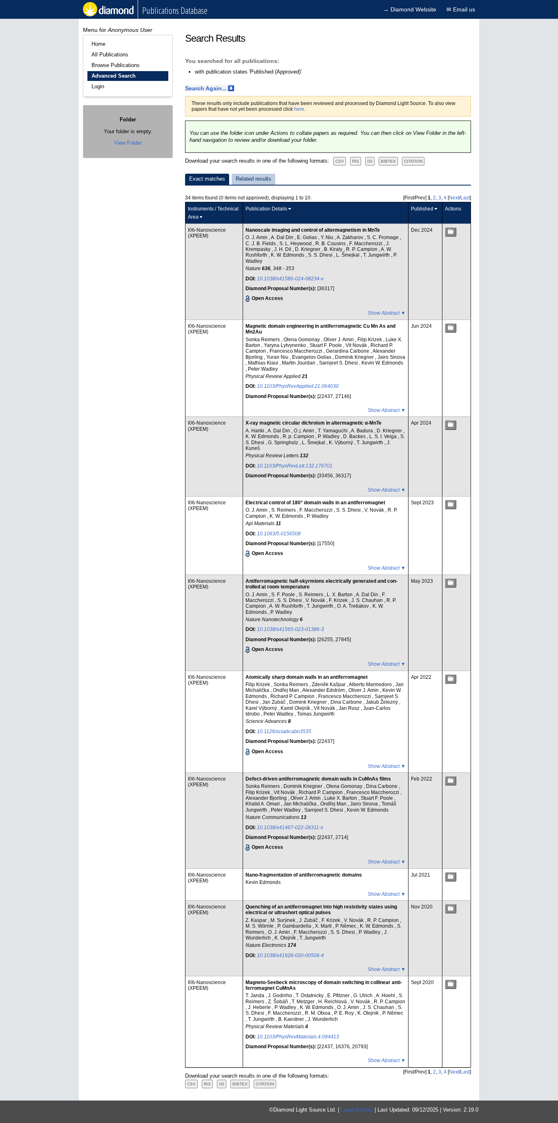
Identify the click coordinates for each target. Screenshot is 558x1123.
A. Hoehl (386, 995)
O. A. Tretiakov (353, 606)
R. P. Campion (362, 249)
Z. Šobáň (278, 1001)
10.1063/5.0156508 (279, 534)
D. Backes (355, 436)
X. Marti (324, 926)
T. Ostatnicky (310, 995)
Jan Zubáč (274, 702)
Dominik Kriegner (355, 357)
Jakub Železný (382, 702)
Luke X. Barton (341, 798)
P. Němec (346, 926)
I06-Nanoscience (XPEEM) (207, 233)
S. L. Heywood (296, 243)
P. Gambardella (294, 926)
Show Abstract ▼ (387, 313)
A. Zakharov (350, 237)
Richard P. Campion (293, 696)
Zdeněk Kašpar (329, 684)
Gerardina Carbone (348, 351)
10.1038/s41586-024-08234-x (290, 279)
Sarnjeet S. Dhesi (339, 363)
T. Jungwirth (377, 255)
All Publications (110, 54)
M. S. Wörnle (260, 926)
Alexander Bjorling (267, 798)
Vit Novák (357, 345)
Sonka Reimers (263, 339)
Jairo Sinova (391, 357)
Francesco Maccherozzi (297, 351)
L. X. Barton (340, 594)
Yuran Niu (278, 357)
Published (422, 209)
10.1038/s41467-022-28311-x (290, 827)
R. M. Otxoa (318, 1013)
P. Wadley (329, 436)
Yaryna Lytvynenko (285, 345)
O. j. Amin (304, 431)
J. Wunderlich (323, 1019)
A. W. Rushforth (286, 606)
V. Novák (374, 510)
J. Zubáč (309, 920)
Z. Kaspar (257, 920)
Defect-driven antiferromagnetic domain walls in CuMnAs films (318, 779)
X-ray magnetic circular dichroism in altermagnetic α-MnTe (314, 423)
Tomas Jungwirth (316, 714)
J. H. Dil (283, 249)
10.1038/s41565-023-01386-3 (290, 629)
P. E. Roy (344, 1013)
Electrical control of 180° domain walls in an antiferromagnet (315, 503)
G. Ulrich (363, 995)
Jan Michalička (300, 804)
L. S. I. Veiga (383, 436)
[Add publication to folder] (450, 232)
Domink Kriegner (308, 702)
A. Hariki (256, 431)
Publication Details (266, 209)
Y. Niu (328, 237)
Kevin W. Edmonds (382, 363)
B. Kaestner (291, 1019)
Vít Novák (325, 708)
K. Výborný (341, 442)
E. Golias (307, 237)
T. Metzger (304, 1001)
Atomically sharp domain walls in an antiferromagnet (307, 677)
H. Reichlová (333, 1001)
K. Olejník (286, 938)
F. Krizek (339, 600)
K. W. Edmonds (288, 255)
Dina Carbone (346, 702)
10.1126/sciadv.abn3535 (284, 731)
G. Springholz (283, 442)
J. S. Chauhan (367, 600)
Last (465, 198)
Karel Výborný (262, 708)
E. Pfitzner (339, 995)
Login (98, 86)
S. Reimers (284, 510)
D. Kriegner (308, 249)
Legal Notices (357, 1110)
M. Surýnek (283, 920)
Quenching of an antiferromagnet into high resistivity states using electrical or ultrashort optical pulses (321, 909)
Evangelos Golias (312, 357)
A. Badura (362, 431)
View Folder (128, 143)
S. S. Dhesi (321, 255)
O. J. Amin (257, 237)
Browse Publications (116, 65)
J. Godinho (280, 995)
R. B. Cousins (331, 243)
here (299, 109)
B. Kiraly (334, 249)
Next (454, 198)
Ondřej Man (286, 690)
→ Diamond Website (409, 9)
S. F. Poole (283, 594)
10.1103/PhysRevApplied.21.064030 (298, 386)
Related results (253, 179)
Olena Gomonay (302, 339)
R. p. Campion (299, 436)
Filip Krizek (370, 339)
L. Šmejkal (348, 255)
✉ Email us (460, 9)
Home (98, 44)
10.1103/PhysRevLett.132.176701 (295, 466)
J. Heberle (260, 1007)
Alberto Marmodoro (371, 684)
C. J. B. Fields (261, 243)
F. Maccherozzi (366, 243)
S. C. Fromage (383, 237)
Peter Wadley (263, 369)
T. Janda (256, 995)
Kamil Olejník (296, 708)
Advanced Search (114, 76)
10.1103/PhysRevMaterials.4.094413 (298, 1037)
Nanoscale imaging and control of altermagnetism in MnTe (313, 230)
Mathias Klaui (263, 363)
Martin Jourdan (299, 363)
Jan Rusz (350, 708)
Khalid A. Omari (263, 804)
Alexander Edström (324, 690)
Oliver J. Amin (339, 339)
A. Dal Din (283, 237)
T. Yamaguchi (333, 431)
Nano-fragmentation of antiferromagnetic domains (304, 875)
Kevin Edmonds (263, 882)
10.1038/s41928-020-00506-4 (290, 955)
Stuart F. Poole (326, 345)
